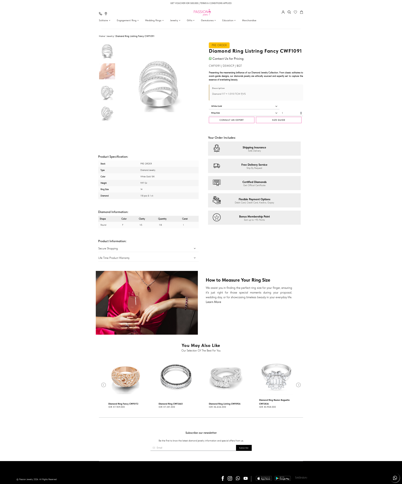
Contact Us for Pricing (228, 58)
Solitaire (104, 20)
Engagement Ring (127, 20)
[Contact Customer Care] (101, 14)
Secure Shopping (108, 248)
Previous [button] (122, 83)
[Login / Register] (284, 12)
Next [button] (194, 83)
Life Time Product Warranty (114, 257)
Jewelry (174, 20)
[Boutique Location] (106, 14)
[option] (107, 52)
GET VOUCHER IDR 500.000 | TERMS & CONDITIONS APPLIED (201, 3)
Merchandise (249, 20)
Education (228, 20)
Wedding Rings (153, 20)
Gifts (190, 20)
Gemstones (207, 20)
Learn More (213, 302)
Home (102, 36)
